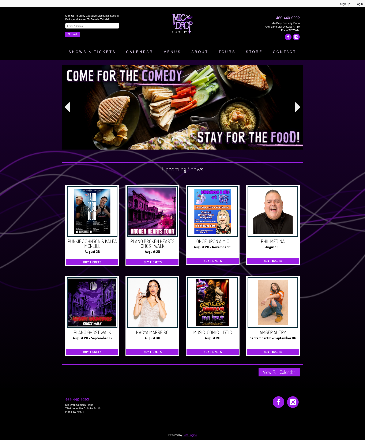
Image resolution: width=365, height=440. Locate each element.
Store (254, 51)
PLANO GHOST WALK (92, 332)
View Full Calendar (279, 372)
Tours (227, 51)
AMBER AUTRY (273, 332)
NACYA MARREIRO (152, 332)
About (199, 51)
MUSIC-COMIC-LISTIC (212, 332)
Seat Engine (190, 435)
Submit (72, 34)
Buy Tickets (92, 262)
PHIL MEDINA (273, 241)
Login (359, 4)
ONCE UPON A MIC (212, 241)
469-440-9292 (288, 17)
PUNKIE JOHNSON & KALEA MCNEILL (92, 243)
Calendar (139, 51)
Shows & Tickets (92, 51)
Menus (172, 51)
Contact (284, 51)
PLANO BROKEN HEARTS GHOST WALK (152, 243)
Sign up (345, 4)
